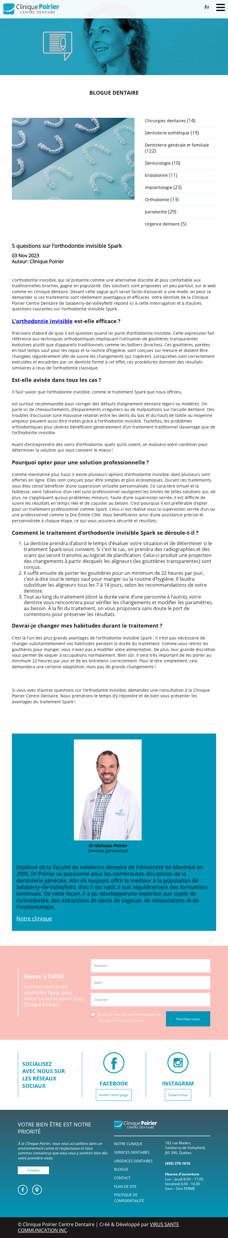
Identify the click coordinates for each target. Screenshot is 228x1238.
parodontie (156, 212)
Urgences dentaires (133, 1160)
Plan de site (125, 1186)
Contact (33, 1169)
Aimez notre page (114, 1094)
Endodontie (156, 175)
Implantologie (158, 187)
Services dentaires (132, 1152)
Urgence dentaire (162, 224)
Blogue (121, 1169)
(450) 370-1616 (177, 1163)
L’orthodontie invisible (42, 321)
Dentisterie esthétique (167, 133)
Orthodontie (157, 199)
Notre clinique (34, 918)
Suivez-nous (178, 1094)
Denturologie (158, 163)
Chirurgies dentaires (165, 120)
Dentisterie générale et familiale (177, 145)
